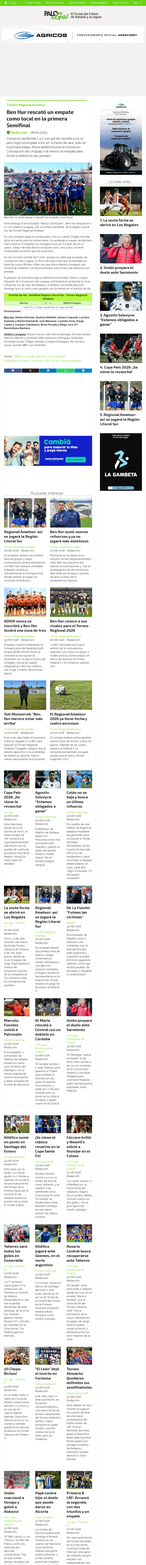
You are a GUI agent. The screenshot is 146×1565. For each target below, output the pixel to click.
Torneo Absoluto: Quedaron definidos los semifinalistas (79, 1378)
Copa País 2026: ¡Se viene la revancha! (13, 799)
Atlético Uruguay (24, 356)
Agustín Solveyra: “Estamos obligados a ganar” (45, 801)
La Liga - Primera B (14, 1268)
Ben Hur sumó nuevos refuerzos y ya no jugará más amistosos (69, 536)
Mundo (71, 922)
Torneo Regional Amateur (26, 105)
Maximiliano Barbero (16, 360)
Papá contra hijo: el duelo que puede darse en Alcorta (46, 1502)
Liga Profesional (77, 2)
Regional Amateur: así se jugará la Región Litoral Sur (23, 536)
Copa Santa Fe (120, 2)
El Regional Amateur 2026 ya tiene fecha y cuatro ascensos (68, 718)
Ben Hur (41, 356)
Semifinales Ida (40, 360)
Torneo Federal (33, 2)
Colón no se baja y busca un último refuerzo (77, 799)
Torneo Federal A (45, 1383)
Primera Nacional (54, 2)
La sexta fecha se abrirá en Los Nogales (16, 912)
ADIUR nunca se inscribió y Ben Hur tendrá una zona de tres (25, 625)
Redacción (19, 132)
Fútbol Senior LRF (77, 1393)
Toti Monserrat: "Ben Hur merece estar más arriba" (23, 718)
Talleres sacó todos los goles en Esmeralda (15, 1253)
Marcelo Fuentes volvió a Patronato (13, 1027)
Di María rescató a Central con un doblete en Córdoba (48, 1029)
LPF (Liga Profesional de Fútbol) (44, 1048)
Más (135, 2)
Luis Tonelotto (57, 356)
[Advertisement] (73, 75)
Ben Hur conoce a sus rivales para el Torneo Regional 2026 (69, 625)
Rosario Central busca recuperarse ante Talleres (79, 1253)
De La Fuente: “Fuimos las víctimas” (78, 912)
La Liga (12, 2)
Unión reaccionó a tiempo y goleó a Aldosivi (14, 1502)
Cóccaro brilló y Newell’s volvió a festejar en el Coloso (79, 1146)
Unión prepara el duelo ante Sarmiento (79, 1025)
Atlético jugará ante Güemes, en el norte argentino (47, 1255)
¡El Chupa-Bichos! (13, 1371)
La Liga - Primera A (14, 924)
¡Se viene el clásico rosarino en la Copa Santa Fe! (47, 1146)
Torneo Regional (99, 2)
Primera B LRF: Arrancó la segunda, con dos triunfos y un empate (78, 1504)
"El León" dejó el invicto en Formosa (47, 1373)
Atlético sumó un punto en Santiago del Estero (16, 1144)
